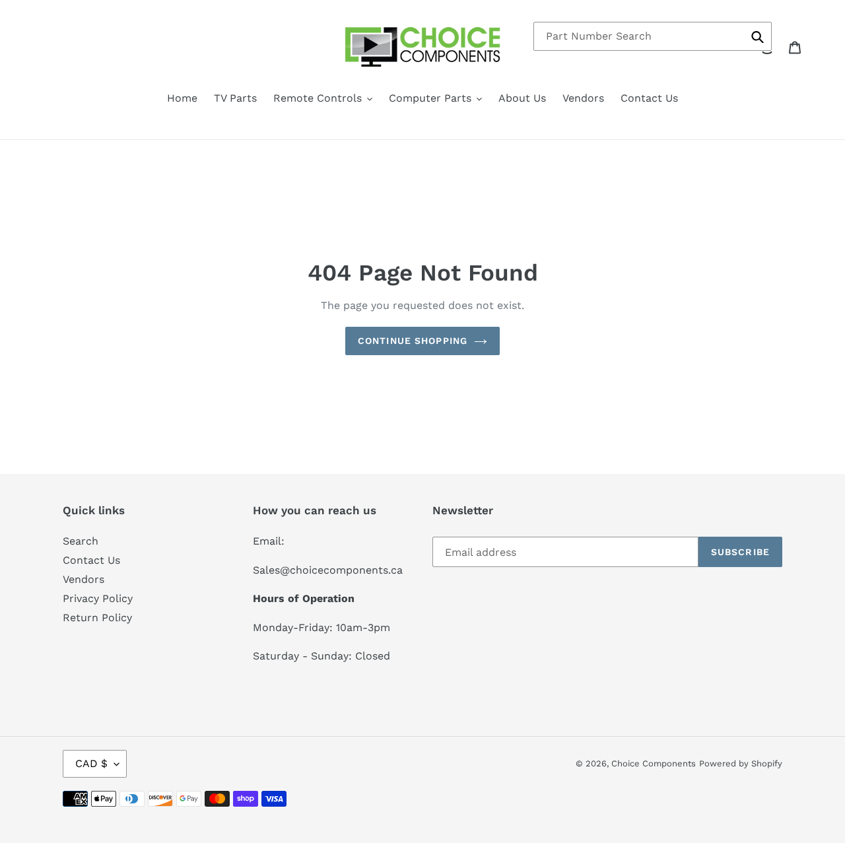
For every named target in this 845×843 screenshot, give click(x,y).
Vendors (83, 579)
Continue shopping (412, 340)
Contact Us (91, 560)
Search (80, 541)
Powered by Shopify (740, 763)
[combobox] (652, 36)
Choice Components (653, 763)
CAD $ (91, 763)
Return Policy (97, 617)
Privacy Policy (98, 598)
